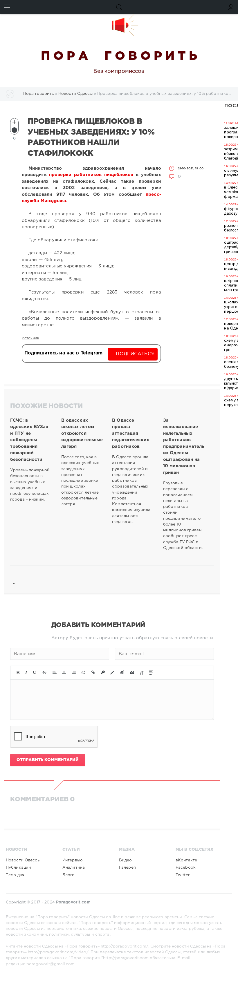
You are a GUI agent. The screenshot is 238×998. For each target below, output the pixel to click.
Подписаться (135, 354)
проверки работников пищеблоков (91, 175)
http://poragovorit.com (126, 958)
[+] (14, 122)
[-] (14, 130)
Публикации (18, 867)
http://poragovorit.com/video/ (58, 952)
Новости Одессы (23, 860)
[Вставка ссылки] (93, 672)
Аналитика (73, 867)
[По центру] (64, 672)
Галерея (127, 867)
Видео (125, 860)
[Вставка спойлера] (151, 672)
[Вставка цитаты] (132, 672)
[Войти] (231, 7)
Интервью (72, 860)
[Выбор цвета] (112, 672)
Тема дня (15, 875)
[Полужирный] (17, 672)
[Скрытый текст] (122, 672)
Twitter (183, 875)
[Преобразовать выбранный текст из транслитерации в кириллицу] (142, 672)
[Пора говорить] (119, 25)
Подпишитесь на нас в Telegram (63, 353)
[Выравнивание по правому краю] (74, 672)
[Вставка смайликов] (84, 672)
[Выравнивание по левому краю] (54, 672)
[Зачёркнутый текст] (44, 672)
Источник (30, 338)
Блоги (68, 875)
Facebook (186, 867)
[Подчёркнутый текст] (35, 672)
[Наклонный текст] (26, 672)
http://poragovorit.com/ (124, 946)
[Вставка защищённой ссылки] (103, 672)
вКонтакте (186, 860)
